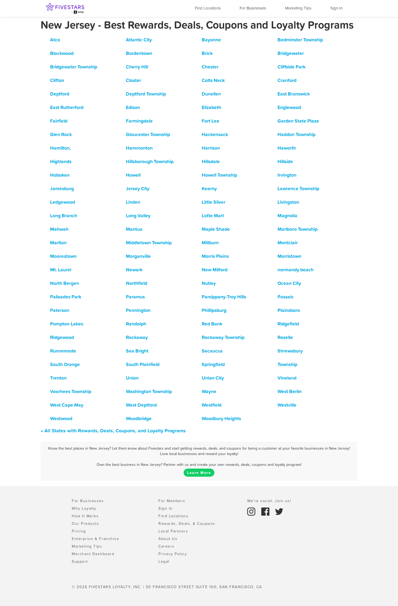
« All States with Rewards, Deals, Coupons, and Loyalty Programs (113, 430)
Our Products (85, 523)
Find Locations (208, 8)
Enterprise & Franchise (95, 538)
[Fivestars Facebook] (266, 511)
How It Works (85, 516)
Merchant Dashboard (93, 553)
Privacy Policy (172, 553)
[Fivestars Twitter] (279, 511)
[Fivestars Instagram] (252, 511)
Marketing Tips (298, 8)
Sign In (336, 8)
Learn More (199, 472)
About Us (167, 538)
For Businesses (253, 8)
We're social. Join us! (269, 500)
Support (80, 561)
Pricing (79, 531)
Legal (163, 561)
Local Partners (173, 531)
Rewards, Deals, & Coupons (186, 523)
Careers (166, 546)
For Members (171, 500)
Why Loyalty (84, 508)
